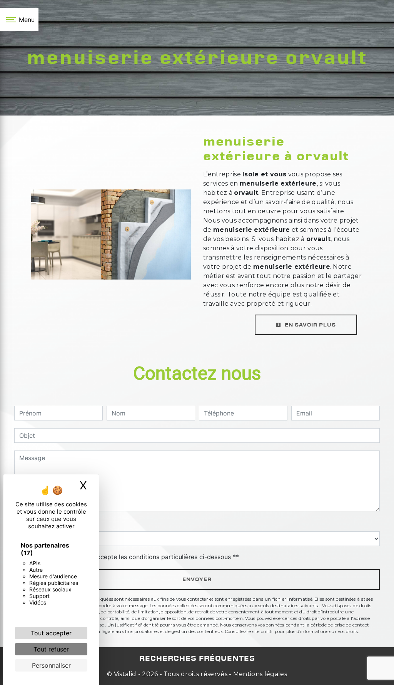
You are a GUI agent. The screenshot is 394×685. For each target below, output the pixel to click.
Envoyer (197, 579)
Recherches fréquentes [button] (197, 658)
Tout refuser (51, 649)
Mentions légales (259, 674)
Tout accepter (51, 633)
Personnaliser (51, 665)
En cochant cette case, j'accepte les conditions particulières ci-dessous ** (130, 557)
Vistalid (125, 674)
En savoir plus (309, 325)
